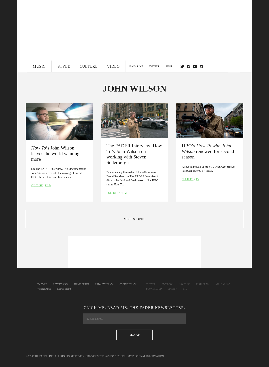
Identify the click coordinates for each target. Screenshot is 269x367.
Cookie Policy (128, 284)
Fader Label (44, 289)
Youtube (185, 284)
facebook (188, 66)
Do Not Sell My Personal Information (137, 356)
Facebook (167, 284)
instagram (201, 66)
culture (37, 185)
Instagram (202, 284)
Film (48, 185)
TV (197, 179)
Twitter (182, 66)
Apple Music (222, 284)
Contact (42, 284)
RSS (185, 289)
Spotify (172, 289)
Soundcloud (154, 289)
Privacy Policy (104, 284)
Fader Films (64, 289)
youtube (195, 66)
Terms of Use (81, 284)
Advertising (60, 284)
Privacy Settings (98, 356)
